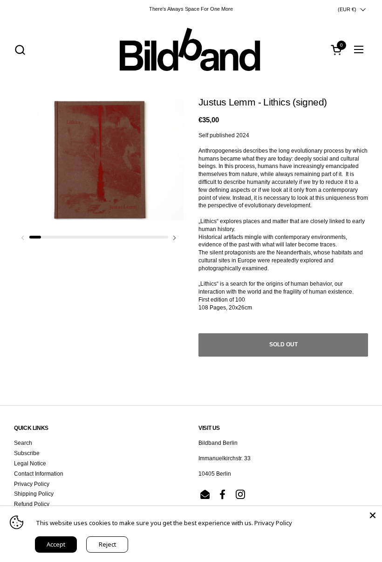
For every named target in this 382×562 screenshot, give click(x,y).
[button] (20, 50)
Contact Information (38, 474)
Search (23, 443)
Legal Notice (30, 463)
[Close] (372, 515)
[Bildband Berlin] (191, 49)
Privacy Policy (31, 484)
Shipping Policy (34, 494)
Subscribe (27, 453)
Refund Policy (31, 504)
